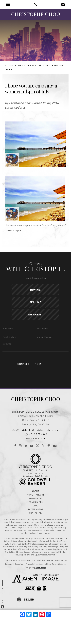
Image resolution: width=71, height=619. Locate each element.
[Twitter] (37, 446)
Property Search (36, 495)
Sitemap (42, 564)
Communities (35, 502)
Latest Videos (35, 509)
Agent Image (40, 568)
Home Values (35, 498)
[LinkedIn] (26, 446)
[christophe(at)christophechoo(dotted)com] (63, 4)
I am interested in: (35, 278)
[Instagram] (20, 446)
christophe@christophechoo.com (38, 430)
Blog (35, 506)
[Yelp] (43, 446)
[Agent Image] (35, 581)
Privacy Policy (31, 564)
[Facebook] (15, 446)
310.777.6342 (39, 434)
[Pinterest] (49, 446)
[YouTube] (31, 446)
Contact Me (35, 513)
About (35, 491)
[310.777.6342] (35, 4)
